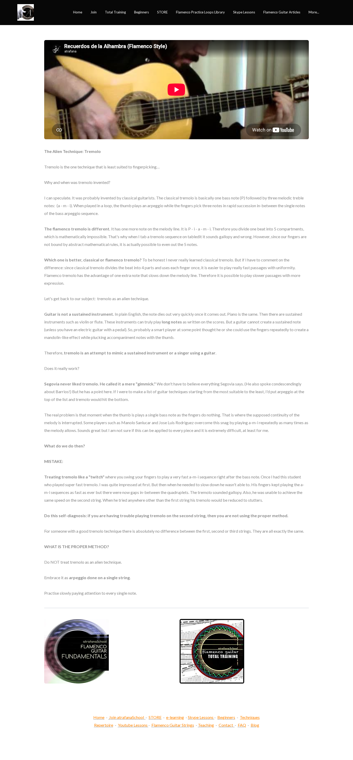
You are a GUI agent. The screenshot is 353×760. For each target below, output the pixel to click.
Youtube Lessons (133, 725)
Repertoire (103, 725)
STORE (155, 717)
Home (98, 717)
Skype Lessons (200, 717)
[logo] (25, 12)
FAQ (242, 725)
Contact (226, 725)
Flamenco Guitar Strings (172, 725)
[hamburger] (40, 9)
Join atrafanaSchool (126, 717)
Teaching (206, 725)
